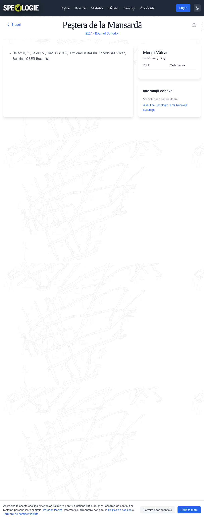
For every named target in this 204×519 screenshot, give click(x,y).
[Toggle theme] (197, 8)
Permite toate (189, 509)
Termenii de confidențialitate (20, 513)
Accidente (147, 8)
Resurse (80, 8)
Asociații (129, 8)
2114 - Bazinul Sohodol (102, 33)
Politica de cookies (119, 509)
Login (183, 8)
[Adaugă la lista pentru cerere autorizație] (194, 24)
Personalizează (52, 509)
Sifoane (113, 8)
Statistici (97, 8)
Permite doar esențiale (157, 509)
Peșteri (65, 8)
